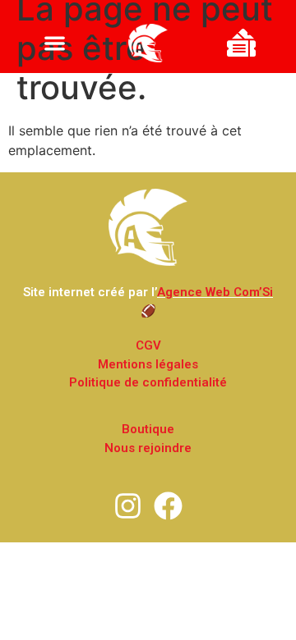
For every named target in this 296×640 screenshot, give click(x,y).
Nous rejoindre (148, 448)
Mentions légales (148, 364)
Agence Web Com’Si (215, 292)
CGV (148, 345)
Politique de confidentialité (148, 382)
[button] (55, 43)
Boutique (148, 429)
